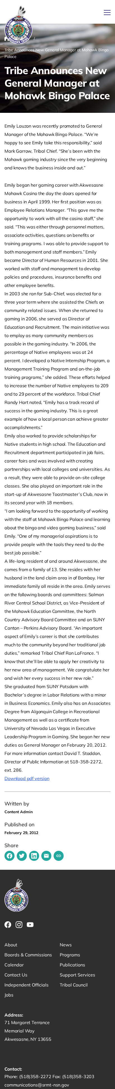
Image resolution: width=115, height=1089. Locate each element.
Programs (70, 955)
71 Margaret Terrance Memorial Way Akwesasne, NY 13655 (27, 1031)
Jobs (8, 995)
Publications (72, 965)
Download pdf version (26, 778)
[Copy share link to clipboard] (58, 856)
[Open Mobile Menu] (107, 12)
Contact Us (15, 975)
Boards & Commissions (28, 955)
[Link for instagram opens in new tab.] (19, 924)
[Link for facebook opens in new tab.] (7, 924)
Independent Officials (26, 985)
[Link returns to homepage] (18, 25)
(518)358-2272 (35, 1076)
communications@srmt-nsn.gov (36, 1085)
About (10, 944)
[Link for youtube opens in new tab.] (30, 924)
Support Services (77, 975)
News (66, 944)
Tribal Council (74, 985)
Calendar (14, 965)
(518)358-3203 (78, 1076)
